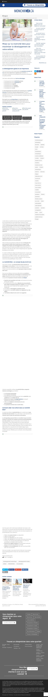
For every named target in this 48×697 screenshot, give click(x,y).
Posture (42, 194)
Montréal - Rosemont (7, 647)
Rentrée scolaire (38, 198)
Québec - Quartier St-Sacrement (40, 656)
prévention (37, 196)
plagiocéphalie (19, 399)
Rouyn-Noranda (28, 646)
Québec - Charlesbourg (39, 650)
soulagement (38, 210)
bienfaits (42, 144)
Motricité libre (11, 563)
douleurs (37, 162)
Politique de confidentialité (25, 694)
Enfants (41, 167)
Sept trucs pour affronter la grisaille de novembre (27, 586)
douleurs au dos (38, 165)
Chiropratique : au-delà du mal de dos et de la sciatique (6, 588)
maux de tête (38, 187)
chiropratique (14, 99)
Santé (42, 201)
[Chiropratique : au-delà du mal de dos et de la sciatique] (7, 582)
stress (36, 212)
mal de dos (37, 178)
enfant (4, 563)
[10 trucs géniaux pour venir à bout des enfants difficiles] (36, 91)
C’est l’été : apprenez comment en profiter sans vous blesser (39, 45)
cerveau (41, 146)
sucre (41, 212)
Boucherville (16, 644)
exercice (37, 171)
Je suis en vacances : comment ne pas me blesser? (40, 30)
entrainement (38, 169)
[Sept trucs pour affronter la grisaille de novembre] (27, 581)
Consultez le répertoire (8, 622)
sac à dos (37, 201)
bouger (36, 146)
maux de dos (38, 185)
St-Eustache (16, 646)
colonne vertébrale (39, 155)
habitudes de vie (38, 176)
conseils (37, 158)
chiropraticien (38, 151)
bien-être (37, 144)
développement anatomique (9, 561)
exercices (42, 171)
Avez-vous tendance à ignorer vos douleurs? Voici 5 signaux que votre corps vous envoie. (39, 51)
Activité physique (38, 140)
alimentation (37, 142)
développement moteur (24, 561)
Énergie (36, 219)
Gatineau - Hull (17, 648)
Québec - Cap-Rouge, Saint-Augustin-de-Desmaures (39, 646)
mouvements (20, 563)
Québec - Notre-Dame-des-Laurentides (40, 659)
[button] (5, 570)
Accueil (4, 18)
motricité (17, 81)
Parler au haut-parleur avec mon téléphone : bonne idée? (39, 25)
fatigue (36, 174)
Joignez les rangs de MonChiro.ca (31, 668)
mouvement (37, 192)
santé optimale (38, 205)
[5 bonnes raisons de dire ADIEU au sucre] (36, 82)
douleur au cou (38, 160)
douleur (42, 158)
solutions (37, 207)
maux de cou (38, 183)
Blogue (7, 18)
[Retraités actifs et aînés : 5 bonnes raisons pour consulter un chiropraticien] (17, 582)
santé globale (38, 203)
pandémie (37, 194)
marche (36, 180)
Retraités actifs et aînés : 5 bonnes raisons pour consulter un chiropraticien (17, 588)
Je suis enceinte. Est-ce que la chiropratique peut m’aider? (40, 57)
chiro (36, 149)
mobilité (36, 189)
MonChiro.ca (42, 63)
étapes (25, 277)
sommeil (42, 207)
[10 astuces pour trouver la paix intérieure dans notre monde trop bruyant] (36, 102)
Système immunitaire (39, 214)
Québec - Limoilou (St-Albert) (40, 653)
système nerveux (38, 216)
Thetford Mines (28, 644)
